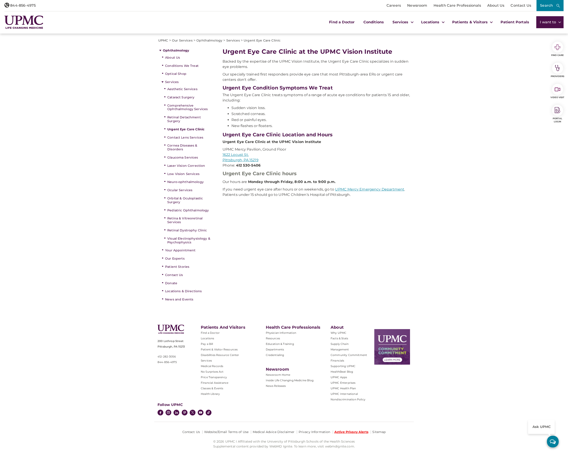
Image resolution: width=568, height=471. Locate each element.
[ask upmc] (553, 441)
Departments (275, 349)
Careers (394, 5)
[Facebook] (160, 413)
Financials (337, 360)
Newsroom (417, 5)
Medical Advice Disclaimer (274, 432)
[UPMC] (23, 22)
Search (546, 5)
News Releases (276, 386)
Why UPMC (338, 332)
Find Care (557, 55)
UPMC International (344, 393)
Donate (171, 283)
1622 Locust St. (236, 155)
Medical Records (212, 366)
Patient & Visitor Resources (219, 349)
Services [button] (400, 22)
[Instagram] (168, 413)
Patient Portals (515, 22)
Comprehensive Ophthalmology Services (187, 107)
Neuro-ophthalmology (185, 182)
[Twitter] (192, 412)
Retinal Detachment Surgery (184, 119)
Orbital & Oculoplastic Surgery (185, 200)
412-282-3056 (167, 356)
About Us (495, 5)
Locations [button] (431, 22)
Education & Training (280, 344)
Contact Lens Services (185, 137)
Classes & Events (212, 388)
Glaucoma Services (182, 157)
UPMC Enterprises (343, 382)
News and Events (179, 299)
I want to (548, 22)
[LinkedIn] (176, 413)
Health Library (210, 393)
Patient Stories (177, 267)
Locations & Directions (183, 291)
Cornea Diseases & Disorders (182, 147)
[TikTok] (208, 412)
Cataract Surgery (180, 97)
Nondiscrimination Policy (348, 399)
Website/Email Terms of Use (226, 432)
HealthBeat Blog (342, 371)
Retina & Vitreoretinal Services (185, 220)
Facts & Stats (339, 338)
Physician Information (281, 332)
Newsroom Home (278, 374)
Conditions (373, 22)
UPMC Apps (339, 377)
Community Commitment (349, 355)
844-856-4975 (22, 5)
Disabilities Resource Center (220, 355)
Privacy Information (314, 432)
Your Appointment (180, 250)
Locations (207, 338)
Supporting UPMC (343, 366)
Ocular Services (179, 190)
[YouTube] (200, 413)
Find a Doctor (342, 22)
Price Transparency (214, 377)
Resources (273, 338)
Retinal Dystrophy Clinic (187, 230)
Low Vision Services (183, 174)
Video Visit (557, 97)
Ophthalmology (176, 50)
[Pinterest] (184, 413)
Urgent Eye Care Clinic (185, 129)
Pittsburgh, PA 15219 (240, 160)
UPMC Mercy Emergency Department (369, 189)
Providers (557, 76)
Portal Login (557, 120)
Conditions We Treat (182, 66)
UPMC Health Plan (343, 388)
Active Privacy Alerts (351, 432)
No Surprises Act (212, 371)
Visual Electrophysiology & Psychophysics (188, 240)
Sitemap (379, 432)
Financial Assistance (214, 382)
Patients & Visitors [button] (470, 22)
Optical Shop (175, 74)
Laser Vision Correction (186, 166)
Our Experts (175, 258)
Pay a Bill (207, 344)
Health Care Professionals (457, 5)
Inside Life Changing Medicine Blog (290, 380)
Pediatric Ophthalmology (188, 210)
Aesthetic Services (182, 89)
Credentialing (275, 355)
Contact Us (521, 5)
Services (172, 82)
